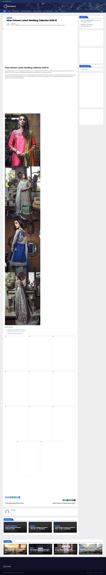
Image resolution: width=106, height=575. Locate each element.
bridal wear (32, 70)
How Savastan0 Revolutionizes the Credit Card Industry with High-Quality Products (39, 551)
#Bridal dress (20, 25)
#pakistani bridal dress (41, 25)
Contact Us (63, 11)
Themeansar (22, 572)
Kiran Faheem (17, 70)
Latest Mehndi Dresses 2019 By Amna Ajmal (16, 331)
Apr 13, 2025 (33, 552)
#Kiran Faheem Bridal (32, 25)
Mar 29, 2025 (83, 552)
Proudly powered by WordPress (8, 572)
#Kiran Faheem (25, 25)
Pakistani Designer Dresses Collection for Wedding (38, 528)
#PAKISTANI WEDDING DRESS (50, 25)
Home (9, 11)
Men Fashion (16, 11)
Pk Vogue (14, 23)
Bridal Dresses (37, 11)
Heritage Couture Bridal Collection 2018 (15, 333)
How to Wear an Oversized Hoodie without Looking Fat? (64, 550)
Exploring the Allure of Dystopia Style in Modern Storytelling (15, 550)
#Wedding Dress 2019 (60, 25)
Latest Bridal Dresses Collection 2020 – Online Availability (65, 528)
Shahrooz (15, 552)
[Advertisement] (40, 58)
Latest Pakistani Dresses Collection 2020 (13, 528)
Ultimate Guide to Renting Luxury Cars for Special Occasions (88, 551)
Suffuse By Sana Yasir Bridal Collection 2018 (16, 329)
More (56, 11)
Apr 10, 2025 (58, 552)
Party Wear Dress (48, 11)
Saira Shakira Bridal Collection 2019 (14, 503)
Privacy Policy (100, 572)
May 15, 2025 (8, 552)
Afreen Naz (14, 530)
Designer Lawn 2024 (26, 11)
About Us (91, 572)
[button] (100, 11)
